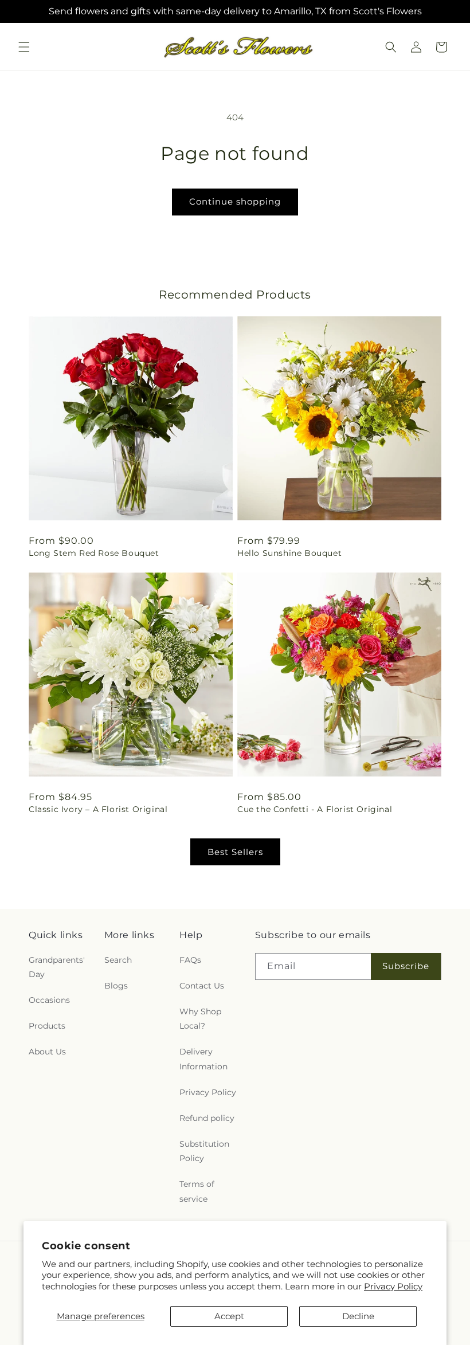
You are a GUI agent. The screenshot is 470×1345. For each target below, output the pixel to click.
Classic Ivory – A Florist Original (98, 809)
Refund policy (206, 1118)
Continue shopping (235, 201)
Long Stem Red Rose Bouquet (94, 553)
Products (47, 1026)
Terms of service (196, 1191)
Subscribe (405, 965)
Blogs (116, 986)
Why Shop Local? (200, 1018)
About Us (47, 1051)
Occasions (49, 1000)
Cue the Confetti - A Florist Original (314, 809)
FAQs (190, 960)
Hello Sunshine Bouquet (289, 553)
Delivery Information (203, 1058)
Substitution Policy (204, 1151)
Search (118, 960)
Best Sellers (235, 851)
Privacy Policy (393, 1286)
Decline (358, 1316)
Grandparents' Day (57, 967)
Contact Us (201, 986)
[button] (24, 47)
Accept (229, 1316)
